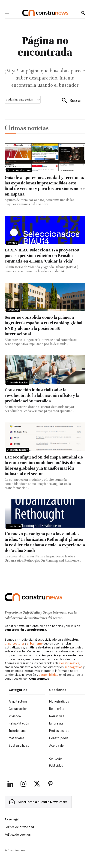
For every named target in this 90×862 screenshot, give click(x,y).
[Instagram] (23, 784)
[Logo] (45, 13)
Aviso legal (12, 819)
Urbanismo (14, 526)
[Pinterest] (50, 784)
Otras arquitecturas (19, 170)
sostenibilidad (48, 675)
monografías (73, 667)
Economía (13, 310)
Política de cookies (18, 835)
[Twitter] (36, 784)
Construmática (69, 663)
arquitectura (14, 643)
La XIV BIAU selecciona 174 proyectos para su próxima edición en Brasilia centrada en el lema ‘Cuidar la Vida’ (42, 255)
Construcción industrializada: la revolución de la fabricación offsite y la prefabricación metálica (42, 395)
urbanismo (35, 643)
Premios (12, 242)
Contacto (55, 759)
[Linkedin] (10, 784)
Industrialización (17, 382)
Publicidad (56, 765)
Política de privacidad (19, 827)
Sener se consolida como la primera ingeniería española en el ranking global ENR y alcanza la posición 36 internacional (43, 325)
